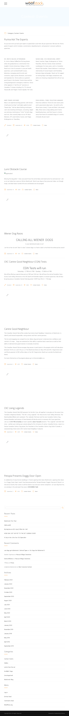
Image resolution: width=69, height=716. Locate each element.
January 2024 (8, 584)
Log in (6, 692)
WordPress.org (8, 705)
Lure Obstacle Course (15, 169)
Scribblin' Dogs (8, 671)
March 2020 (7, 621)
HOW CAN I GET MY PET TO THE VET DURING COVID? (20, 533)
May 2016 (7, 637)
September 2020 (9, 596)
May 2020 (7, 613)
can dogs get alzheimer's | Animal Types (16, 550)
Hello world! (7, 525)
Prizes (12, 563)
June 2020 (7, 609)
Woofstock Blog (8, 679)
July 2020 (7, 604)
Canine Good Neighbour (16, 328)
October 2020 (8, 592)
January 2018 (8, 633)
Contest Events (36, 125)
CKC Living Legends (14, 408)
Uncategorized (8, 675)
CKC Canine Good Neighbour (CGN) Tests (25, 261)
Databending (57, 713)
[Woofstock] (34, 3)
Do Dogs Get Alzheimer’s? (37, 550)
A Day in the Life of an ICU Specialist (15, 537)
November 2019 (8, 629)
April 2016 (7, 642)
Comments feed (9, 700)
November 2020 (8, 588)
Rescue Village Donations (23, 554)
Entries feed (7, 696)
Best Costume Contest (25, 567)
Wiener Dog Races (13, 233)
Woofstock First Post (10, 521)
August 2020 (8, 600)
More (45, 125)
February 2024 (8, 580)
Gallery (6, 663)
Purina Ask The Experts (16, 39)
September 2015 (9, 646)
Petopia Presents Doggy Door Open (22, 475)
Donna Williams (8, 558)
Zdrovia (63, 713)
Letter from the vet (9, 667)
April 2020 (7, 617)
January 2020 (8, 625)
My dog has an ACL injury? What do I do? (16, 529)
